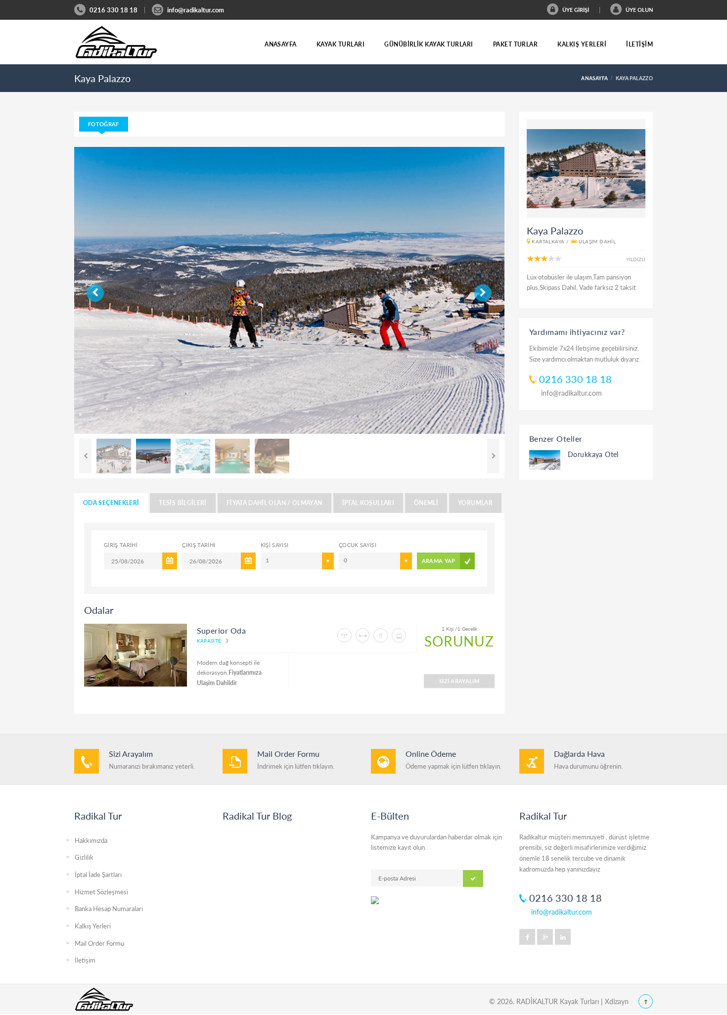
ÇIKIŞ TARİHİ (198, 545)
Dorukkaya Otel (593, 454)
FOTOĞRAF (103, 124)
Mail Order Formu (99, 943)
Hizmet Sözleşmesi (101, 892)
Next (109, 289)
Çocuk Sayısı (357, 545)
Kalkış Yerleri (581, 44)
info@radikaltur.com (195, 10)
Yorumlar (475, 503)
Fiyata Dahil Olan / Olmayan (274, 503)
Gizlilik (84, 857)
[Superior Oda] (135, 655)
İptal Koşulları (368, 503)
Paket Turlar (515, 44)
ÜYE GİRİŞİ (575, 9)
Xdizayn (617, 1001)
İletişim (639, 44)
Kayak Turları (340, 44)
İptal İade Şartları (98, 874)
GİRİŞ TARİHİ (120, 545)
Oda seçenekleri (111, 503)
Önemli (426, 503)
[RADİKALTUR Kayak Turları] (116, 42)
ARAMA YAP (438, 560)
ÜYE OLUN (638, 9)
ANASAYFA (594, 78)
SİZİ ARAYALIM (459, 681)
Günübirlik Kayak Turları (428, 44)
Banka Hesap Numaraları (109, 909)
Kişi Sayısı (275, 545)
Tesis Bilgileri (182, 503)
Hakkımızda (91, 840)
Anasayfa (281, 44)
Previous (90, 289)
